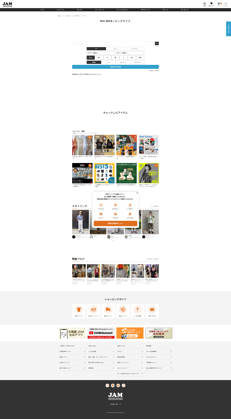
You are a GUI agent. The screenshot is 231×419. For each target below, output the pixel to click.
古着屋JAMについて (65, 351)
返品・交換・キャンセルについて (97, 357)
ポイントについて (122, 368)
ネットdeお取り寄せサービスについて (128, 373)
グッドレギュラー (122, 9)
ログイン (119, 351)
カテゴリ (80, 9)
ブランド (165, 9)
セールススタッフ (151, 357)
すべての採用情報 (151, 351)
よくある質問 (92, 351)
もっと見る (154, 206)
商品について (63, 357)
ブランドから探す (66, 16)
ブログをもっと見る (152, 259)
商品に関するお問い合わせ (96, 362)
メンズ (42, 9)
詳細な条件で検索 (115, 67)
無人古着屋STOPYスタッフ (154, 368)
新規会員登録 (121, 357)
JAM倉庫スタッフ (151, 362)
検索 (157, 43)
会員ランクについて (123, 362)
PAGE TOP (114, 404)
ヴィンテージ (99, 9)
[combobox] (115, 43)
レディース (60, 9)
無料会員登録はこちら (115, 223)
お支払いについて (65, 362)
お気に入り (211, 6)
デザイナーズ (145, 9)
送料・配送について (65, 368)
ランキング (184, 9)
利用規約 (90, 368)
